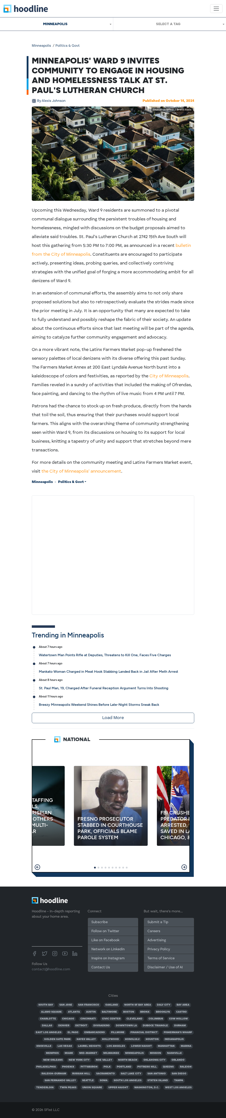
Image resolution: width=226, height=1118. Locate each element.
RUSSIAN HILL (81, 1073)
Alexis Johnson (51, 101)
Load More (113, 718)
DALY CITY (163, 1005)
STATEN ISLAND (157, 1080)
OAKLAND (111, 1005)
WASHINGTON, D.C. (146, 1087)
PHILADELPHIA (46, 1067)
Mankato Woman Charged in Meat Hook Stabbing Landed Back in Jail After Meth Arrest (108, 671)
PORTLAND (124, 1067)
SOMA (103, 1080)
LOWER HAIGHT (141, 1046)
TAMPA (178, 1080)
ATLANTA (74, 1012)
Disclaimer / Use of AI (165, 967)
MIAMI (69, 1053)
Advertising (156, 940)
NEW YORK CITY (79, 1060)
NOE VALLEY (104, 1060)
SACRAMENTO (105, 1073)
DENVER (63, 1025)
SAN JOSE (65, 1005)
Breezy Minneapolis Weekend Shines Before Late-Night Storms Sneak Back (99, 704)
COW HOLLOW (178, 1018)
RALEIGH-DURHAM (53, 1073)
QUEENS (168, 1067)
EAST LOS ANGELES (48, 1032)
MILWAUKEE (111, 1053)
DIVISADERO (101, 1025)
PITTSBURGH (89, 1067)
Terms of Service (161, 958)
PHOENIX (68, 1067)
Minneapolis (41, 46)
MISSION (155, 1053)
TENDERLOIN (45, 1087)
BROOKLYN (163, 1012)
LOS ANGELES (116, 1046)
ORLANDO (178, 1060)
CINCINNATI (88, 1018)
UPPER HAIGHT (118, 1087)
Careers (153, 931)
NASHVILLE (174, 1053)
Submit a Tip (157, 922)
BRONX (145, 1012)
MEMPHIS (52, 1053)
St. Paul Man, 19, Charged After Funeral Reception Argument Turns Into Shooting (103, 688)
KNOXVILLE (43, 1046)
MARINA (186, 1046)
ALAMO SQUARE (51, 1012)
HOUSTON (152, 1039)
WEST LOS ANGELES (178, 1087)
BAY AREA (183, 1005)
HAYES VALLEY (86, 1039)
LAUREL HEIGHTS (89, 1046)
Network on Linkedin (108, 949)
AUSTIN (91, 1012)
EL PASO (73, 1032)
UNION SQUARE (92, 1087)
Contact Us (100, 967)
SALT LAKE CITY (131, 1073)
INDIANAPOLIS (174, 1039)
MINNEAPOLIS (134, 1053)
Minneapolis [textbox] (55, 24)
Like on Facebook (105, 940)
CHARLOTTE (48, 1018)
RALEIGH (186, 1067)
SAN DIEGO (179, 1073)
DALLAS (47, 1025)
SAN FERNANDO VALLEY (60, 1080)
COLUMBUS (156, 1018)
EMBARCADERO (94, 1032)
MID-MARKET (88, 1053)
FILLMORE (117, 1032)
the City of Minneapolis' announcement (81, 471)
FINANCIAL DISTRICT (144, 1032)
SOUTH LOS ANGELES (127, 1080)
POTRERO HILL (147, 1067)
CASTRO (181, 1012)
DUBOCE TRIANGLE (155, 1025)
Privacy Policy (158, 949)
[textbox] (169, 24)
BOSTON (128, 1012)
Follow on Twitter (105, 931)
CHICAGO (68, 1018)
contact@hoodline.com (51, 969)
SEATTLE (88, 1080)
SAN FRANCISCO (88, 1005)
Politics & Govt (67, 46)
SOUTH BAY (45, 1005)
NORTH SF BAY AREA (137, 1005)
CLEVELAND (134, 1018)
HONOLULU (132, 1039)
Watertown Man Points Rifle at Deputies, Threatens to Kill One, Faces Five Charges (105, 655)
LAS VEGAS (65, 1046)
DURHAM (180, 1025)
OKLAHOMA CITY (154, 1060)
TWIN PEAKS (68, 1087)
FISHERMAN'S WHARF (178, 1032)
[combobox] (56, 24)
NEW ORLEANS (53, 1060)
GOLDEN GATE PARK (57, 1039)
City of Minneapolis (168, 376)
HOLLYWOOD (110, 1039)
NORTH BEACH (127, 1060)
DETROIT (81, 1025)
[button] (37, 867)
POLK (107, 1067)
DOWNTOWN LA (126, 1025)
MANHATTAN (166, 1046)
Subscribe (99, 922)
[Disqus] (113, 554)
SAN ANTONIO (156, 1073)
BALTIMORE (109, 1012)
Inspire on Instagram (108, 958)
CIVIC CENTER (111, 1018)
